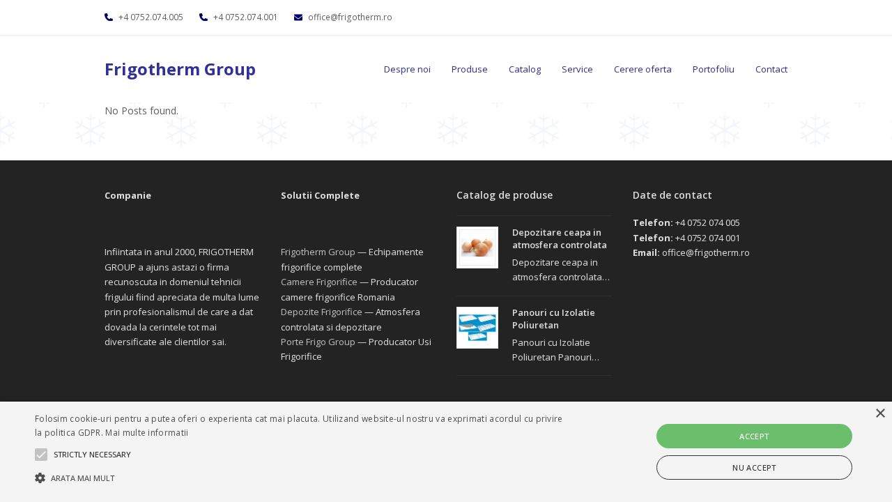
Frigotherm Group (180, 68)
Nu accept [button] (754, 467)
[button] (302, 478)
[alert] (446, 452)
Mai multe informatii (146, 433)
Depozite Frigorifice (321, 311)
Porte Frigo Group (318, 341)
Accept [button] (754, 436)
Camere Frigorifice (319, 281)
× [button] (880, 414)
